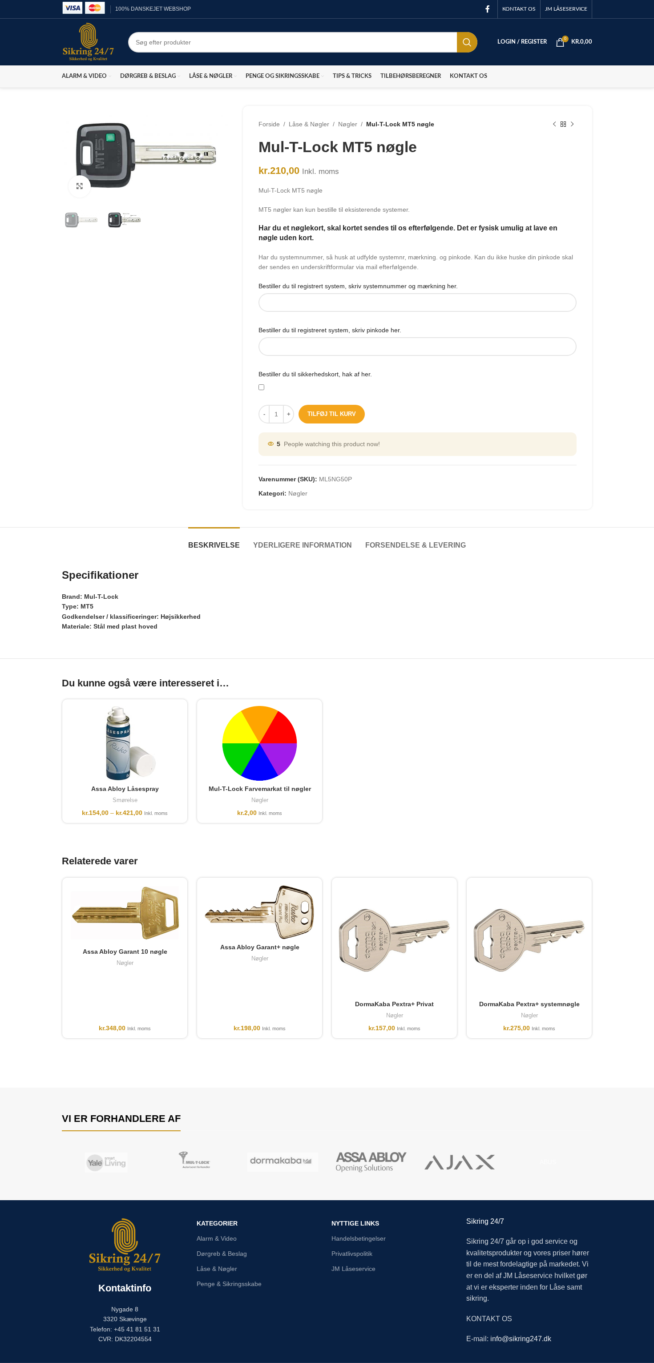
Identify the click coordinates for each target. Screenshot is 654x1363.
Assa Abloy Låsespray (125, 788)
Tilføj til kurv (331, 414)
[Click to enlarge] (80, 186)
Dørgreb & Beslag (222, 1253)
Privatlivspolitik (351, 1253)
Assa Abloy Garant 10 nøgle (125, 951)
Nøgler (347, 124)
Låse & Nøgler (309, 124)
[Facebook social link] (488, 9)
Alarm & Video (217, 1238)
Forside (269, 124)
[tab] (214, 540)
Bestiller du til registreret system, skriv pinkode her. (329, 330)
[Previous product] (554, 124)
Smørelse (125, 800)
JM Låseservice (353, 1268)
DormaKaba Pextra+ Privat (394, 1004)
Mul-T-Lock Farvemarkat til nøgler (260, 788)
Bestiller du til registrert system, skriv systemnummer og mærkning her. (358, 286)
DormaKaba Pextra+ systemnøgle (529, 1004)
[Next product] (572, 124)
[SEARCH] (467, 42)
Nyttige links (355, 1223)
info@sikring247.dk (520, 1339)
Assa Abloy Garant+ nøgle (259, 947)
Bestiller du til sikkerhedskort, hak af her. (315, 374)
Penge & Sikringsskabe (229, 1283)
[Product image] (259, 743)
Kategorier (217, 1223)
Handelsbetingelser (358, 1238)
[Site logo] (88, 41)
